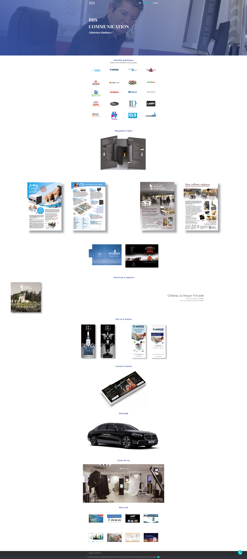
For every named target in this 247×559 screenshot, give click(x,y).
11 (127, 168)
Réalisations (147, 3)
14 (130, 168)
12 (128, 168)
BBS (140, 3)
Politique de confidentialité (95, 553)
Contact (155, 3)
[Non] (245, 557)
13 (129, 168)
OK (158, 557)
